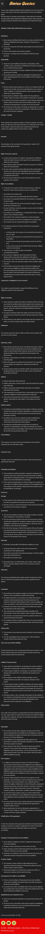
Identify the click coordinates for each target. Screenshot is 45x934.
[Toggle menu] (2, 3)
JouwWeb (11, 930)
